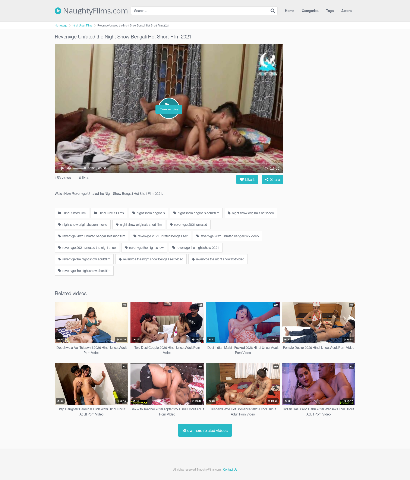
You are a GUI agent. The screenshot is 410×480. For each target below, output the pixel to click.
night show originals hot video (252, 212)
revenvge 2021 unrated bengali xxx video (229, 235)
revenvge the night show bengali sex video (152, 259)
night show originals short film (140, 224)
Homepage (61, 25)
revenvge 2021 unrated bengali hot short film (93, 235)
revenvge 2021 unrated (190, 224)
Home (289, 10)
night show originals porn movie (84, 224)
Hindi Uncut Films (82, 25)
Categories (310, 10)
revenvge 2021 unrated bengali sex (162, 235)
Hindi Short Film (74, 212)
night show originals (150, 212)
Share (274, 179)
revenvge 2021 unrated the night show (89, 247)
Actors (346, 10)
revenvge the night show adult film (86, 259)
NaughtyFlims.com (94, 11)
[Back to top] (398, 466)
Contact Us (230, 469)
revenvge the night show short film (86, 270)
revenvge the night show (146, 247)
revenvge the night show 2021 (197, 247)
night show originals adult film (198, 212)
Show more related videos (205, 430)
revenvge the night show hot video (219, 259)
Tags (330, 10)
